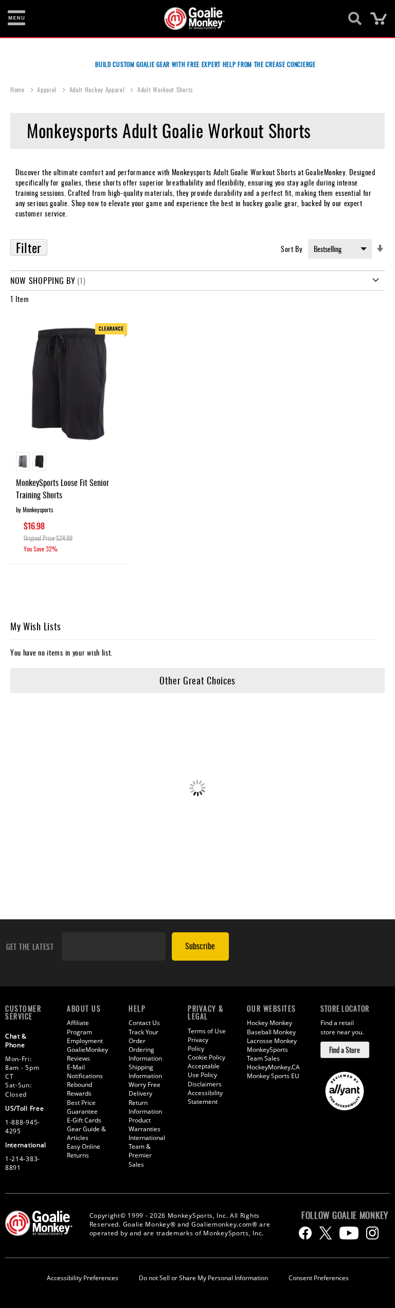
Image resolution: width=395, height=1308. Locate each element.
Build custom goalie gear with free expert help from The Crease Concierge (205, 64)
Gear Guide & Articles (86, 1133)
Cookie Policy (206, 1057)
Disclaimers (205, 1084)
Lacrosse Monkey (272, 1040)
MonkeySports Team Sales (267, 1054)
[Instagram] (372, 1233)
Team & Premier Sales (140, 1155)
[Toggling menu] (16, 18)
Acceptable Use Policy (204, 1070)
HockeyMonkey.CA (273, 1067)
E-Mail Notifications (85, 1071)
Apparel (48, 89)
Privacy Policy (198, 1044)
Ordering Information (145, 1054)
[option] (23, 461)
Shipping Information (145, 1071)
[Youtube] (348, 1233)
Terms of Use (207, 1031)
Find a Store (344, 1049)
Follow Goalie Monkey (344, 1215)
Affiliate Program (79, 1027)
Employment (85, 1040)
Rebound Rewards (79, 1089)
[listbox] (69, 463)
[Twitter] (325, 1233)
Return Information (145, 1107)
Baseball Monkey (271, 1032)
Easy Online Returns (83, 1151)
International (147, 1137)
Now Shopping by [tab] (43, 280)
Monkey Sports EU (273, 1075)
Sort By (291, 248)
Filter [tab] (29, 247)
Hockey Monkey (269, 1022)
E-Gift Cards (84, 1120)
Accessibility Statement (205, 1097)
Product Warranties (144, 1124)
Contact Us (144, 1022)
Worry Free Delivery (144, 1089)
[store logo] (192, 18)
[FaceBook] (305, 1233)
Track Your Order (143, 1036)
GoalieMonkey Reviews (87, 1054)
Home (18, 89)
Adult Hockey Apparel (98, 89)
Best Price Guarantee (82, 1107)
